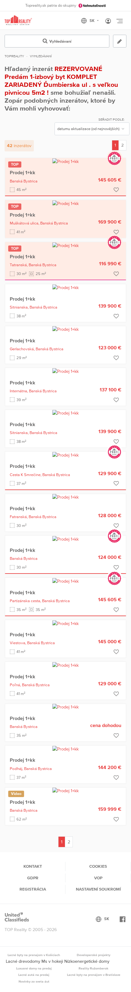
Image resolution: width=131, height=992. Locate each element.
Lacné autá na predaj (33, 974)
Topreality (14, 56)
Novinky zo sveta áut (34, 981)
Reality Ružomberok (93, 968)
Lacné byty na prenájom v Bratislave (93, 974)
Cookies (98, 866)
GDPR (32, 877)
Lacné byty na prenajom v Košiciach (34, 955)
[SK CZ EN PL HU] (92, 20)
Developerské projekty (93, 955)
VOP (98, 877)
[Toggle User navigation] (108, 21)
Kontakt (32, 866)
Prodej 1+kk (22, 172)
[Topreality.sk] (18, 20)
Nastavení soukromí (98, 889)
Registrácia (32, 889)
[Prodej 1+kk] (65, 161)
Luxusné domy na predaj (34, 968)
